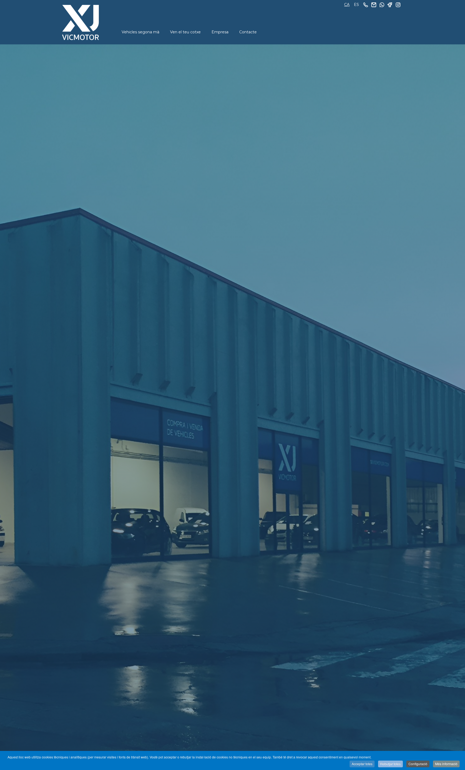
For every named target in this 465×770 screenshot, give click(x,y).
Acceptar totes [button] (362, 763)
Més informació (446, 763)
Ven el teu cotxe (185, 32)
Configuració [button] (417, 763)
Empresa (220, 32)
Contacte (248, 32)
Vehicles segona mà (140, 32)
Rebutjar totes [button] (390, 763)
